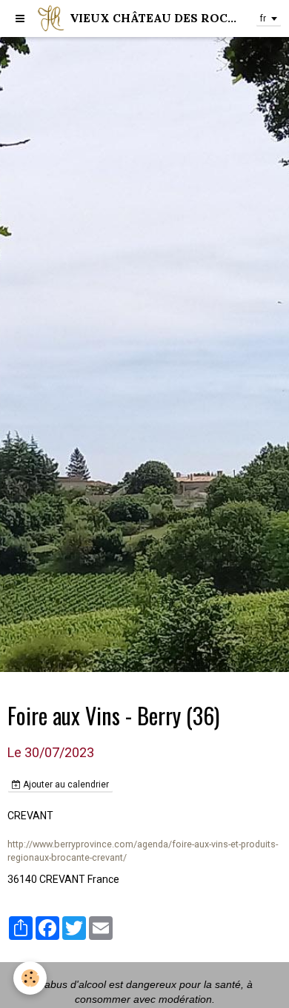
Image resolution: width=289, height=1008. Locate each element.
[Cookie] (30, 978)
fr (263, 18)
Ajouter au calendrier (65, 784)
